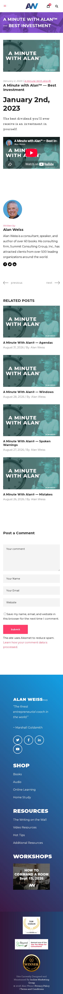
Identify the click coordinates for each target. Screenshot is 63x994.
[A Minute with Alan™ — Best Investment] (13, 209)
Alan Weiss (38, 347)
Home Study (22, 797)
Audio (17, 782)
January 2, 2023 (12, 81)
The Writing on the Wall (30, 819)
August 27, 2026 (13, 449)
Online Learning (24, 789)
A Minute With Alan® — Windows (28, 392)
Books (17, 774)
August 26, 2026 (13, 499)
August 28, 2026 (13, 396)
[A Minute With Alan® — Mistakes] (31, 473)
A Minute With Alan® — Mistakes (27, 494)
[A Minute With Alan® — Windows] (31, 371)
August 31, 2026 (13, 347)
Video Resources (24, 827)
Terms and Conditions (32, 989)
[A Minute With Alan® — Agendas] (31, 322)
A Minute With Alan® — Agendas (28, 342)
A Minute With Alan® (37, 81)
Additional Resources (28, 842)
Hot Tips (19, 835)
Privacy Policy (42, 985)
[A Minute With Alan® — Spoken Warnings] (31, 420)
